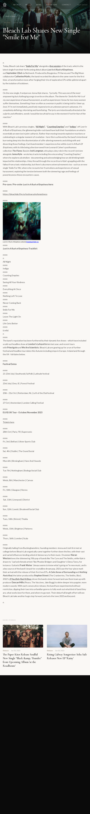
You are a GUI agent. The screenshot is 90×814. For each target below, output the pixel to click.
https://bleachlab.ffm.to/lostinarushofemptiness (25, 194)
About (28, 5)
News (38, 5)
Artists (17, 5)
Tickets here (8, 422)
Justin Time (51, 5)
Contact (66, 5)
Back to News (11, 16)
